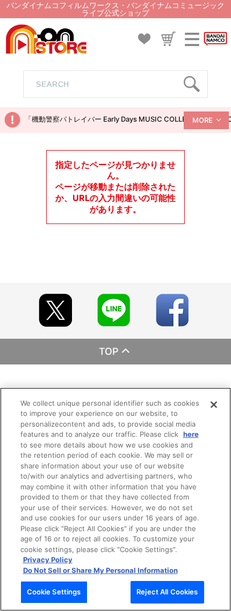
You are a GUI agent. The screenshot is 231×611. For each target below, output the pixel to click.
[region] (115, 499)
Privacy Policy (48, 559)
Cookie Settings (54, 591)
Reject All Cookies (167, 591)
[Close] (214, 404)
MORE (202, 120)
